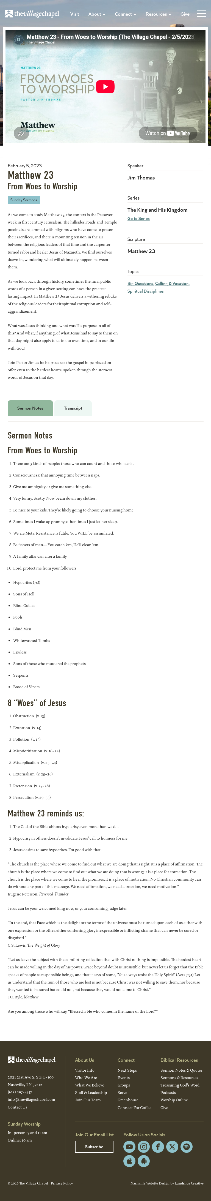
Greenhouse (128, 1100)
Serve (122, 1092)
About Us (84, 1059)
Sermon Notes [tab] (30, 408)
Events (124, 1077)
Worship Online (174, 1100)
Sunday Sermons (23, 199)
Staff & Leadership (91, 1092)
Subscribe (94, 1146)
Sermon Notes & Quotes (181, 1070)
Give (185, 13)
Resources (156, 13)
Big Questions (140, 283)
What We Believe (89, 1085)
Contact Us (17, 1107)
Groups (124, 1085)
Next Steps (127, 1070)
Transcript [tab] (73, 408)
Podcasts (168, 1092)
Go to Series (138, 218)
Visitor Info (85, 1070)
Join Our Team (88, 1100)
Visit (74, 13)
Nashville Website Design (150, 1183)
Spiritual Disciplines (145, 291)
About (94, 13)
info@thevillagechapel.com (31, 1099)
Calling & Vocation (171, 283)
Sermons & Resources (179, 1077)
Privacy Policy (62, 1183)
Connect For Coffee (134, 1107)
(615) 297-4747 (20, 1092)
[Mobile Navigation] (200, 14)
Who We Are (86, 1077)
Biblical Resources (179, 1059)
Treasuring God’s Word (179, 1085)
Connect (123, 13)
